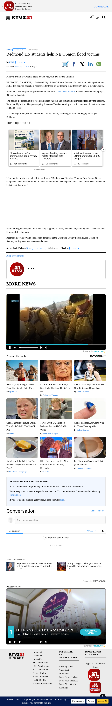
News (28, 248)
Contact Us (38, 659)
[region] (56, 546)
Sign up (101, 511)
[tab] (14, 531)
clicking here (15, 495)
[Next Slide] (103, 149)
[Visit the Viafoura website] (99, 581)
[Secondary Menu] (10, 17)
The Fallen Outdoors (66, 91)
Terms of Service (40, 676)
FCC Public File (40, 669)
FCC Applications (41, 666)
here (62, 500)
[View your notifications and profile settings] (103, 531)
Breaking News (66, 666)
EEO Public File (40, 662)
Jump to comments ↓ (15, 255)
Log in (93, 511)
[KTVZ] (24, 17)
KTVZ (12, 62)
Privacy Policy (39, 673)
